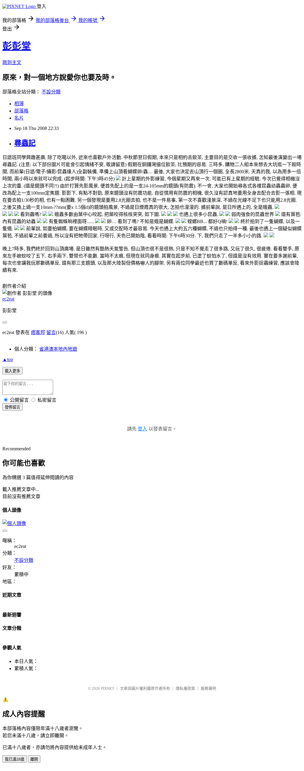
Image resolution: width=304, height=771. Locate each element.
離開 (34, 759)
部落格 (21, 110)
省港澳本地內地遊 (58, 349)
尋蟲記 (25, 143)
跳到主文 (11, 62)
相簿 (19, 103)
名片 (19, 117)
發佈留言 (12, 407)
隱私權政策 (185, 688)
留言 (51, 332)
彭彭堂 (16, 46)
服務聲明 (208, 688)
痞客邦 (38, 332)
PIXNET (107, 688)
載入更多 (12, 371)
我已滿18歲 (14, 759)
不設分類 (51, 91)
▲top (7, 359)
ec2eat (8, 298)
